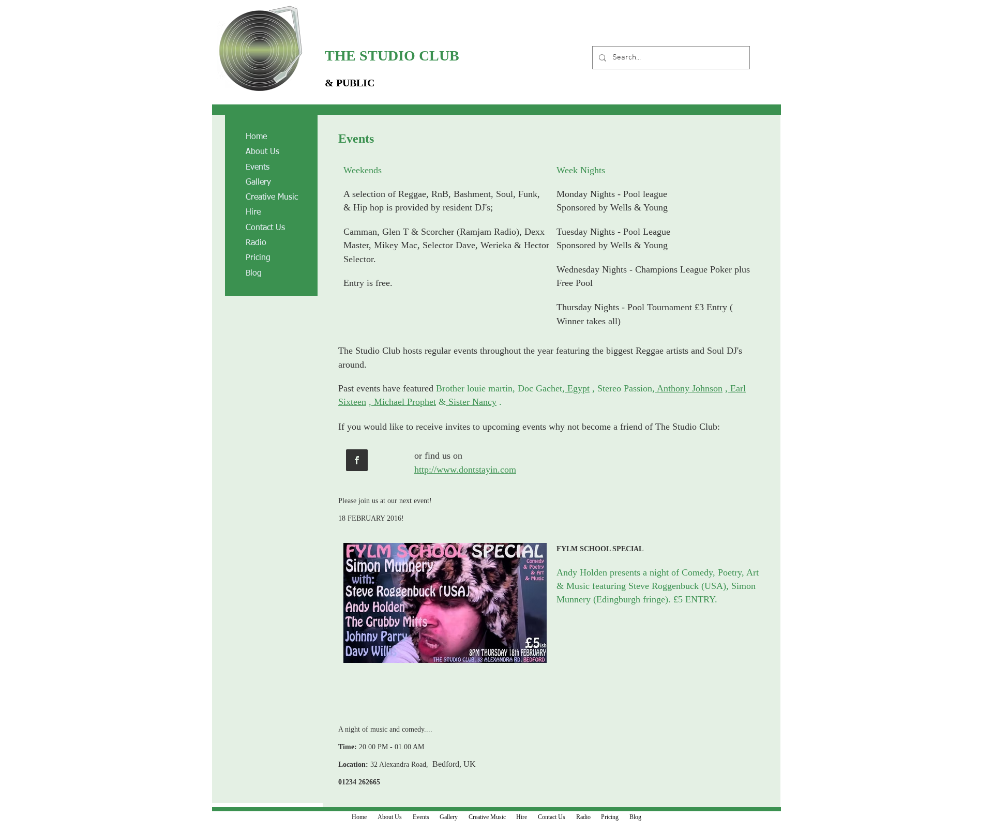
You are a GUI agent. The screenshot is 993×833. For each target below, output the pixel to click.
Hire (253, 212)
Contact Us (265, 228)
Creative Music (272, 197)
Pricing (258, 258)
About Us (262, 152)
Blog (254, 273)
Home (256, 137)
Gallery (258, 182)
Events (257, 167)
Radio (256, 243)
